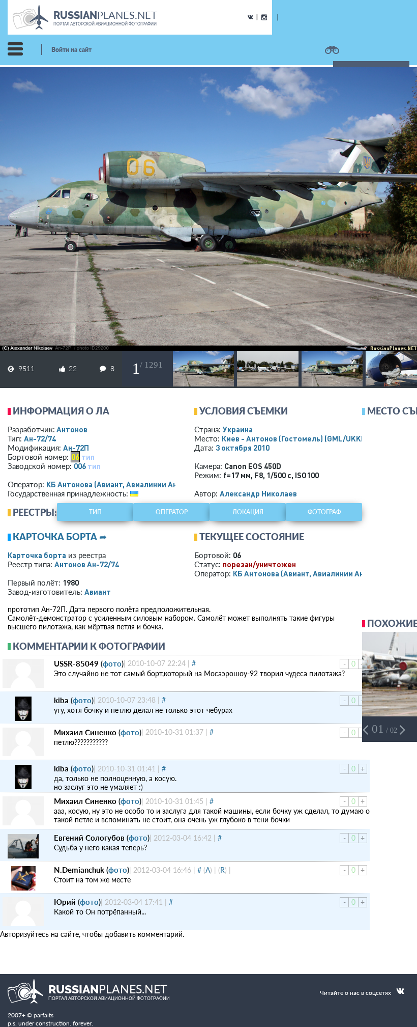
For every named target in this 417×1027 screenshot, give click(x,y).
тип (88, 456)
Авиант (97, 591)
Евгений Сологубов (89, 837)
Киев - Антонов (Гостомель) (296, 438)
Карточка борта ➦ (60, 536)
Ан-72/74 (40, 438)
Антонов (71, 429)
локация (247, 512)
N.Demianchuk (79, 869)
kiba (61, 700)
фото (112, 663)
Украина (238, 429)
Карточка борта (37, 555)
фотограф (324, 512)
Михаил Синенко (85, 732)
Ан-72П (76, 447)
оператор (172, 512)
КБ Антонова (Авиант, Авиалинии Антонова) (125, 484)
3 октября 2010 (243, 447)
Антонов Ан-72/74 (86, 564)
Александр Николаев (258, 493)
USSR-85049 (76, 663)
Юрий (65, 901)
